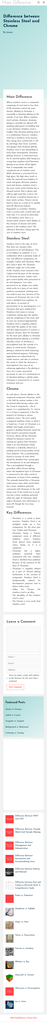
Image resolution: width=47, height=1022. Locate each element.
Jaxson (9, 32)
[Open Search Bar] (38, 2)
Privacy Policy (32, 1018)
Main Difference (16, 3)
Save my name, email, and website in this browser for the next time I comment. (24, 678)
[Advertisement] (23, 59)
